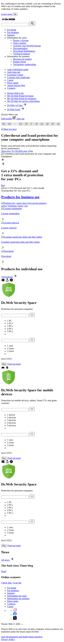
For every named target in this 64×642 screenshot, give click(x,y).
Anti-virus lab (13, 72)
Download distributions (24, 51)
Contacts (11, 88)
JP (36, 124)
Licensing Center (15, 75)
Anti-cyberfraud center (17, 69)
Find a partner (19, 43)
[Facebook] (15, 615)
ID (58, 124)
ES (20, 124)
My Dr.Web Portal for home (20, 96)
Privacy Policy (8, 639)
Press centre (12, 83)
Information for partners (18, 598)
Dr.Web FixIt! (14, 109)
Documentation (20, 48)
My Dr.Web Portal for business (21, 98)
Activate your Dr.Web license (27, 45)
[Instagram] (15, 610)
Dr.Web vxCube (15, 105)
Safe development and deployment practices (21, 636)
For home (11, 29)
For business (13, 32)
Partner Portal (19, 61)
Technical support (21, 53)
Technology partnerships (24, 64)
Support (11, 35)
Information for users (17, 596)
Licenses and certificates (18, 77)
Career (10, 80)
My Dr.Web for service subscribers (23, 101)
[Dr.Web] (8, 20)
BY (53, 124)
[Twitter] (15, 619)
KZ (42, 124)
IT (31, 124)
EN (15, 124)
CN (9, 124)
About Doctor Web (16, 85)
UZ (47, 124)
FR (26, 124)
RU (3, 124)
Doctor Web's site (15, 93)
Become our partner (22, 59)
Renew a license (20, 40)
